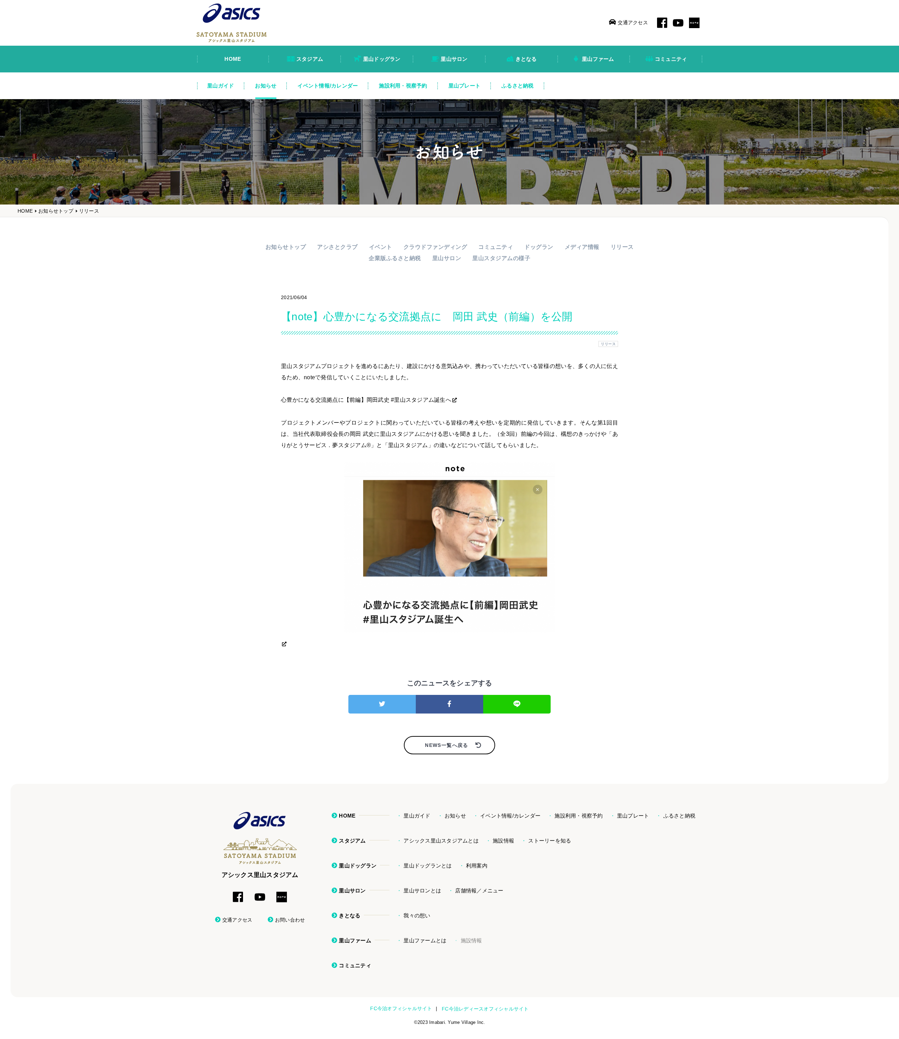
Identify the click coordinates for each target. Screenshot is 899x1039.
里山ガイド (416, 816)
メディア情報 (582, 247)
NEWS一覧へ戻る (446, 745)
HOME (25, 211)
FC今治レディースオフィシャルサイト (485, 1009)
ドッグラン (538, 247)
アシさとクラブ (337, 247)
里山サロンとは (422, 890)
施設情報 (503, 841)
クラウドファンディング (435, 247)
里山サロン (446, 258)
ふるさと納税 (679, 816)
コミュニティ (495, 247)
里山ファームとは (424, 940)
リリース (89, 211)
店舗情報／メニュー (479, 890)
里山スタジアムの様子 (501, 258)
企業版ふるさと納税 (395, 258)
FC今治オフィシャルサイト (401, 1008)
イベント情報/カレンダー (510, 816)
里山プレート (633, 816)
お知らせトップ (55, 211)
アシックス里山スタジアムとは (441, 841)
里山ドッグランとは (427, 866)
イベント (380, 247)
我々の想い (416, 915)
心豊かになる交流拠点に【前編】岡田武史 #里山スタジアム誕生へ (366, 400)
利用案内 (476, 866)
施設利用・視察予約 (579, 816)
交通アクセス (633, 22)
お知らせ (455, 816)
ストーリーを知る (549, 841)
